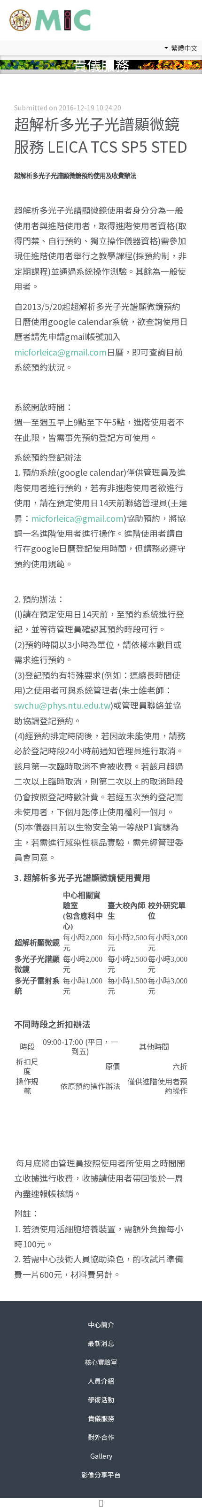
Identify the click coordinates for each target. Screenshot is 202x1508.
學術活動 (101, 1399)
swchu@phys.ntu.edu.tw (62, 705)
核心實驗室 (101, 1362)
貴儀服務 (101, 1418)
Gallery (101, 1456)
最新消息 (101, 1343)
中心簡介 (101, 1324)
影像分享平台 (101, 1474)
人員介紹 (101, 1380)
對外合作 (101, 1437)
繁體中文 (183, 48)
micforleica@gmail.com (60, 352)
